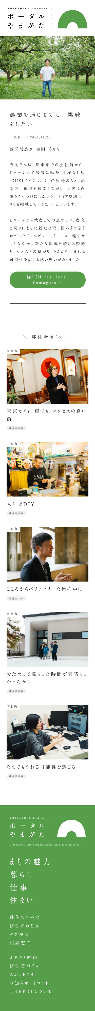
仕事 (19, 887)
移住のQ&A (25, 926)
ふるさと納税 (24, 957)
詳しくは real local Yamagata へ (47, 279)
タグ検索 (20, 934)
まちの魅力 (31, 861)
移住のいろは (25, 917)
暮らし (22, 874)
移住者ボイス (25, 966)
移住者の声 (16, 428)
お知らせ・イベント (29, 983)
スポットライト (24, 974)
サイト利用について (31, 991)
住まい (22, 900)
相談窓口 (21, 943)
